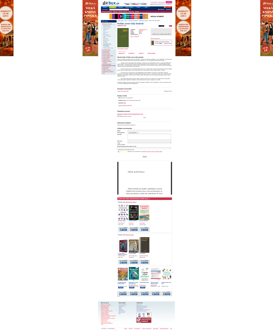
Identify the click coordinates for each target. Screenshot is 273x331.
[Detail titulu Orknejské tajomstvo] (144, 212)
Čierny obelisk (142, 253)
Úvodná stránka (120, 20)
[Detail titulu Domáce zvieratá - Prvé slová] (155, 274)
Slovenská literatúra (107, 64)
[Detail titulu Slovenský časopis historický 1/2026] (144, 274)
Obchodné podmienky (164, 328)
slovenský (141, 30)
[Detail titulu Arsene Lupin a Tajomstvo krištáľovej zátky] (123, 246)
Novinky (105, 7)
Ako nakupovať (139, 308)
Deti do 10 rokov (106, 52)
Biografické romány (106, 25)
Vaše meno (119, 141)
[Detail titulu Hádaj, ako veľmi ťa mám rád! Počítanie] (166, 274)
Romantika (105, 41)
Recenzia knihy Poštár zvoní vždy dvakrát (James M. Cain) (130, 114)
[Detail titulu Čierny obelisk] (144, 245)
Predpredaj (120, 7)
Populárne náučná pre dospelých (108, 315)
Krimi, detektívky (106, 34)
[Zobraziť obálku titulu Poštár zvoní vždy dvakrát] (123, 37)
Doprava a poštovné (123, 11)
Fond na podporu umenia (108, 55)
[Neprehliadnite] (161, 3)
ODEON (140, 29)
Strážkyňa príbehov (133, 220)
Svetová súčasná (106, 46)
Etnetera (113, 328)
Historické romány (106, 28)
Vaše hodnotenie (121, 132)
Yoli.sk (120, 308)
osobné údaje (148, 328)
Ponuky (112, 7)
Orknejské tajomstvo (143, 220)
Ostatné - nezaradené (107, 36)
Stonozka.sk (121, 306)
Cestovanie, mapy (106, 49)
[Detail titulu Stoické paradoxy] (134, 246)
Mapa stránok (155, 328)
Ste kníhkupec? (137, 328)
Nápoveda (115, 11)
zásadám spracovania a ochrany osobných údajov (152, 151)
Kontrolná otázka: (121, 146)
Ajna (120, 313)
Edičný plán (139, 304)
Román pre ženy (106, 40)
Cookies (143, 328)
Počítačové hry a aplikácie (108, 71)
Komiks (104, 33)
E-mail (118, 142)
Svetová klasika (130, 234)
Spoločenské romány (143, 20)
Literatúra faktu (106, 58)
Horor (104, 30)
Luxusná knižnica (122, 304)
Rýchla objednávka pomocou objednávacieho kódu (143, 310)
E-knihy (138, 7)
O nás (146, 7)
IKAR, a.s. (145, 29)
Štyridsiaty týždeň (122, 220)
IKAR (105, 328)
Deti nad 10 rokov (106, 54)
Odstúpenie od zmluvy (141, 307)
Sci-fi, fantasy (105, 42)
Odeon (120, 307)
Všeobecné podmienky (107, 11)
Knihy (126, 20)
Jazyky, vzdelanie (106, 57)
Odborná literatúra (106, 60)
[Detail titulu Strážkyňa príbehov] (134, 212)
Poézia (104, 37)
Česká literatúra (106, 51)
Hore (171, 328)
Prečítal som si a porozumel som (145, 151)
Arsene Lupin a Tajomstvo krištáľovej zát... (122, 254)
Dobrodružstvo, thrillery (107, 26)
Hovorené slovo (106, 67)
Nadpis (118, 130)
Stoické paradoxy (132, 253)
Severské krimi (122, 311)
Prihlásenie (161, 9)
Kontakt (125, 328)
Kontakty (137, 11)
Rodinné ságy (105, 38)
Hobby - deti (105, 29)
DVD (104, 73)
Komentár (119, 134)
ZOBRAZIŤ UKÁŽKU (124, 48)
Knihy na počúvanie (107, 70)
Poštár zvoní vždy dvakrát (162, 41)
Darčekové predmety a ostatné (109, 65)
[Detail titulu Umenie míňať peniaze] (134, 274)
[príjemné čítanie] (123, 51)
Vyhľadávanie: (105, 9)
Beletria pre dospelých (133, 20)
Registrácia (168, 9)
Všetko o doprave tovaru (142, 306)
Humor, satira (105, 32)
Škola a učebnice (129, 7)
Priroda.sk (121, 309)
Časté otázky (131, 11)
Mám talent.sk (122, 312)
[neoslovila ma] (120, 51)
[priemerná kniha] (122, 51)
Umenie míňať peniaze (133, 282)
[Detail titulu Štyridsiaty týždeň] (123, 212)
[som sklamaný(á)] (119, 51)
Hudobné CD (105, 68)
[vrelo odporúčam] (125, 51)
